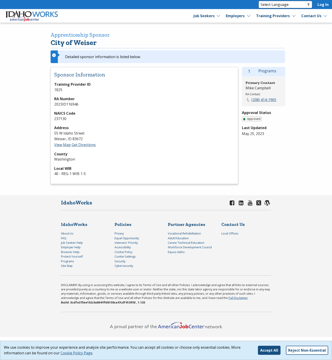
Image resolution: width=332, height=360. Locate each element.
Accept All (269, 350)
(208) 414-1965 (263, 99)
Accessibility (123, 247)
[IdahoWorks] (32, 16)
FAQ (63, 238)
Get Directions (84, 144)
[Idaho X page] (259, 202)
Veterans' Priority (126, 243)
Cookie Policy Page (76, 353)
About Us (67, 233)
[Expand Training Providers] (294, 16)
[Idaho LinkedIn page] (241, 202)
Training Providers (273, 15)
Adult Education (178, 238)
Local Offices (229, 233)
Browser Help (70, 252)
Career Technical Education (186, 243)
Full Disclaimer (238, 298)
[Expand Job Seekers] (218, 16)
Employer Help (71, 247)
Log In (323, 4)
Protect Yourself (72, 256)
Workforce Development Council (190, 247)
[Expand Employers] (249, 16)
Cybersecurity (124, 266)
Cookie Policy (123, 252)
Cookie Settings (125, 256)
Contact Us (311, 15)
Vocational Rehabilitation (184, 233)
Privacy (119, 233)
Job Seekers (204, 15)
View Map (62, 144)
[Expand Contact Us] (325, 16)
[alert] (168, 56)
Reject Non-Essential (307, 350)
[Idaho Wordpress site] (267, 202)
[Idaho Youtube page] (250, 202)
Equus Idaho (176, 252)
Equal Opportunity (127, 238)
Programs (67, 261)
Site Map (67, 266)
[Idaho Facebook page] (232, 202)
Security (120, 261)
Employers (235, 15)
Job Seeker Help (72, 243)
